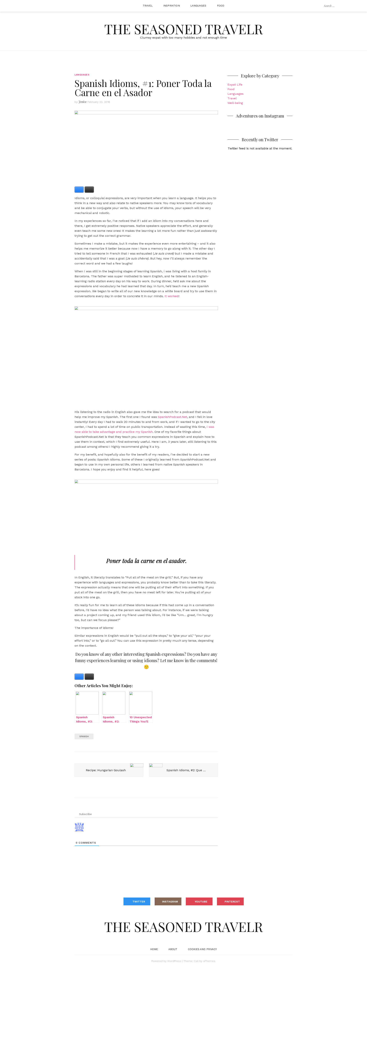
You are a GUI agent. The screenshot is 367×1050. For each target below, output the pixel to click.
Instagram (170, 901)
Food (220, 5)
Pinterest (232, 901)
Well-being (235, 103)
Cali (196, 960)
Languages (198, 5)
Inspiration (171, 5)
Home (154, 949)
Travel (148, 5)
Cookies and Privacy (202, 949)
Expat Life (234, 84)
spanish (84, 736)
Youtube (201, 901)
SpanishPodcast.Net (172, 417)
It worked (172, 296)
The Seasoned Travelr (183, 29)
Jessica (82, 102)
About (172, 949)
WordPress (174, 960)
